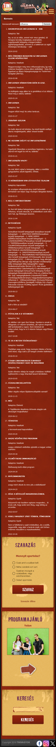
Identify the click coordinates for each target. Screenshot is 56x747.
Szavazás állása (28, 601)
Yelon (28, 625)
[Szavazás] (28, 589)
